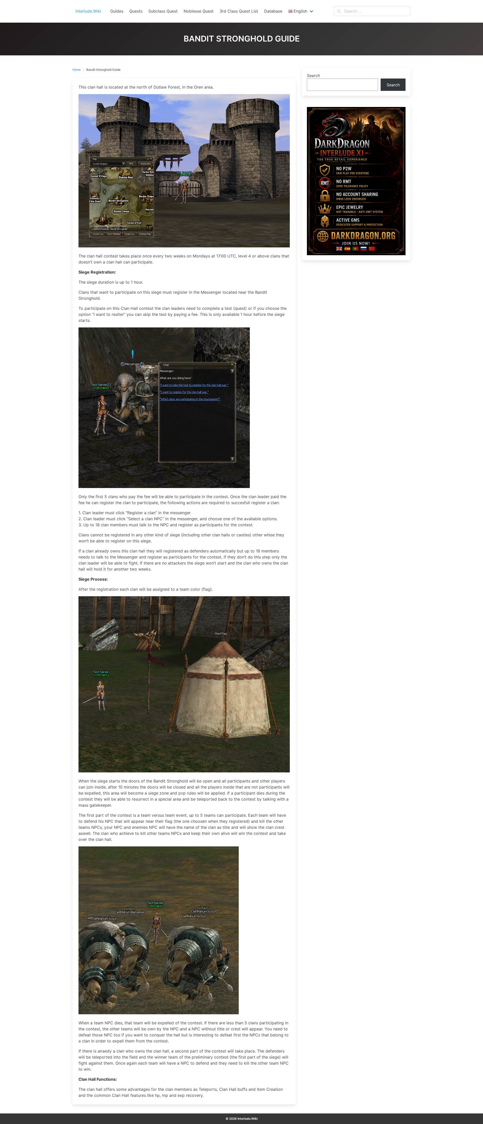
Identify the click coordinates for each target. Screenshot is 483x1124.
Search (313, 75)
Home (76, 69)
